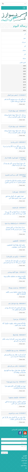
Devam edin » (22, 104)
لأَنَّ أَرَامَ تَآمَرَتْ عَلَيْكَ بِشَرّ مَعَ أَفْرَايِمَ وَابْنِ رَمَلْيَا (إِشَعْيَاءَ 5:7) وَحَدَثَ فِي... (15, 355)
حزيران (24, 42)
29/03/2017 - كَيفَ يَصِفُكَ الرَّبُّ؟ (17, 126)
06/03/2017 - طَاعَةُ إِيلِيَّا (19, 335)
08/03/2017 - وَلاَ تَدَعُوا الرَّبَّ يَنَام (17, 303)
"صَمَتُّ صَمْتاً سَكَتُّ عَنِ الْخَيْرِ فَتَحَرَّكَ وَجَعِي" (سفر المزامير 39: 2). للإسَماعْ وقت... (16, 229)
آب (25, 34)
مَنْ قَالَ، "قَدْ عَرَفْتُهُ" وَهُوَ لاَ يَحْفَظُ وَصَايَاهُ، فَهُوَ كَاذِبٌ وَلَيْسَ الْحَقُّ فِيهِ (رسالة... (15, 116)
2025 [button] (24, 66)
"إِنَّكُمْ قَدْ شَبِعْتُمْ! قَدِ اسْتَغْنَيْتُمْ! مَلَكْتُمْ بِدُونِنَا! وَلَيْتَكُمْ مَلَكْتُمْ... (15, 277)
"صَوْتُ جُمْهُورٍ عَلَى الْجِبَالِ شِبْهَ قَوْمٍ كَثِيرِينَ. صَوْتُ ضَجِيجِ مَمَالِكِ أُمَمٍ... (16, 197)
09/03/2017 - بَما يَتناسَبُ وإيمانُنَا (17, 288)
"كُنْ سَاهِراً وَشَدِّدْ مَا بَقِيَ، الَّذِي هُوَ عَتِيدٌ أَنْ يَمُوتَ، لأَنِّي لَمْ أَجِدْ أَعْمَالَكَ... (15, 164)
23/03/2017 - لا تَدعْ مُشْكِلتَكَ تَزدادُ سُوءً (15, 223)
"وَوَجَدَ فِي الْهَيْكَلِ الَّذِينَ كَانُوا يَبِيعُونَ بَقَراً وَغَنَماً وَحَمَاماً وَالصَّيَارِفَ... (15, 387)
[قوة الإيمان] (14, 16)
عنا (26, 468)
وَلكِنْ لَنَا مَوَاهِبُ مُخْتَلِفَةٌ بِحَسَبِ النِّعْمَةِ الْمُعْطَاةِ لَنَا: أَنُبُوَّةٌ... (16, 293)
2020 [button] (24, 79)
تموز (24, 38)
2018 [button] (24, 85)
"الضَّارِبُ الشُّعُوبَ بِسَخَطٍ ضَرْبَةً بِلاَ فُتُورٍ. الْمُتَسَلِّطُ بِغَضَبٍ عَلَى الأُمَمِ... (15, 402)
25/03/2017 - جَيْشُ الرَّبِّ (19, 192)
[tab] (14, 30)
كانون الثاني (23, 62)
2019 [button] (24, 82)
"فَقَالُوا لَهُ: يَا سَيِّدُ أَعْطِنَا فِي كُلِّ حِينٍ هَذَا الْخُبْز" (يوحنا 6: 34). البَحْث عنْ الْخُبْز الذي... (14, 213)
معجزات (24, 463)
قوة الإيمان (24, 460)
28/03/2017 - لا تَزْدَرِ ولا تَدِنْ (18, 142)
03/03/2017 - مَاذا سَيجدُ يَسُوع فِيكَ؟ (16, 382)
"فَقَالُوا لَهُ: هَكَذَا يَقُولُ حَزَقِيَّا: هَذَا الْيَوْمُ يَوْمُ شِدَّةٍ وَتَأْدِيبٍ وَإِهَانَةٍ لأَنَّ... (15, 371)
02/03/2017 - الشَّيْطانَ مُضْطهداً (17, 397)
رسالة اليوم (24, 465)
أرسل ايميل (4, 452)
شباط (24, 58)
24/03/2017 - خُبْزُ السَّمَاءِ (19, 208)
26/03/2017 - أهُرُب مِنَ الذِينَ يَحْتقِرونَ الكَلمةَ (15, 175)
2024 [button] (24, 68)
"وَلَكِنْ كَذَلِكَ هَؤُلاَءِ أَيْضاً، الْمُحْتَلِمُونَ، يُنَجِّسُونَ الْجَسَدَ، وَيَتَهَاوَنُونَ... (16, 246)
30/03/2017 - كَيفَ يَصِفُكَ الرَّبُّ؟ (17, 111)
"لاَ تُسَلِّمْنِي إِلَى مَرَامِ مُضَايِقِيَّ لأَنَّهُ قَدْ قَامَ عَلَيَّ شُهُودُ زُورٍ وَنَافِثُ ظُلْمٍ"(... (15, 100)
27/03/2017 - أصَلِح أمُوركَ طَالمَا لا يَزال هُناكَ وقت (15, 158)
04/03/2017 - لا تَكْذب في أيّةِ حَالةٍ (17, 366)
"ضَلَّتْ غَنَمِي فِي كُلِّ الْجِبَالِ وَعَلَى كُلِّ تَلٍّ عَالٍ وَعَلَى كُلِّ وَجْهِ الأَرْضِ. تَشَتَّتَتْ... (14, 418)
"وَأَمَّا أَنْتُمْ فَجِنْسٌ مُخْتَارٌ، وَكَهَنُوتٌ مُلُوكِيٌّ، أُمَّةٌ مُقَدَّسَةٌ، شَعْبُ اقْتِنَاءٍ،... (14, 324)
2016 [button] (24, 90)
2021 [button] (24, 76)
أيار (25, 46)
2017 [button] (24, 87)
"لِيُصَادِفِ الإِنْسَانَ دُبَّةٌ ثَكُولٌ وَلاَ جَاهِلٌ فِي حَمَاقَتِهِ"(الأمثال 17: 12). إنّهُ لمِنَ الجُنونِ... (15, 181)
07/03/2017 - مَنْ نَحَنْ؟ (19, 319)
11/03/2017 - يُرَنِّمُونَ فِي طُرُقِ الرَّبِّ (16, 256)
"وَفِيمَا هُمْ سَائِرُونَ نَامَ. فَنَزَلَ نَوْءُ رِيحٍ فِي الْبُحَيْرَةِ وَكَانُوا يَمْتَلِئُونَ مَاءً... (15, 308)
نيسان (24, 50)
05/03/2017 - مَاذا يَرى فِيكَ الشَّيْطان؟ (16, 350)
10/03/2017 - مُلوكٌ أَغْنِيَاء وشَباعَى (17, 272)
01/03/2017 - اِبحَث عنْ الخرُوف (17, 413)
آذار (25, 54)
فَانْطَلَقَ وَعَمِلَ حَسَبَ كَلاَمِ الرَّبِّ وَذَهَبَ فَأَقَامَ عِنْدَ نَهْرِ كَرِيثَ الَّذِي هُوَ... (14, 340)
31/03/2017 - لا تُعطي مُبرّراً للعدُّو (17, 95)
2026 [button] (24, 30)
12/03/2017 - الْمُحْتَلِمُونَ (19, 241)
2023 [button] (24, 71)
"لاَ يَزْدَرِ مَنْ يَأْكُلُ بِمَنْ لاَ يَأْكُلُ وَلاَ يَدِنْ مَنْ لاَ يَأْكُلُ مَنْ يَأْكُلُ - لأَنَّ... (14, 147)
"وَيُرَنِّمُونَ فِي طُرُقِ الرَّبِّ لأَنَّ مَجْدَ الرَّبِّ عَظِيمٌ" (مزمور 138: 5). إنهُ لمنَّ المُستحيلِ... (14, 261)
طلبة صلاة (24, 458)
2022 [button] (24, 74)
